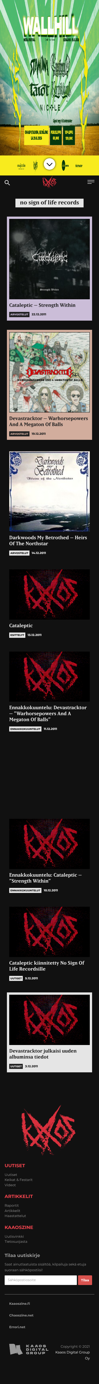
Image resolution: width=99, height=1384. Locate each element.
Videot (10, 1185)
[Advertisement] (49, 775)
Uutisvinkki (14, 1236)
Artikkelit (12, 1211)
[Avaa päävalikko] (90, 182)
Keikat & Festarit (19, 1180)
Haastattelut (15, 1216)
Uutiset (11, 1175)
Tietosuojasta (16, 1241)
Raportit (12, 1205)
